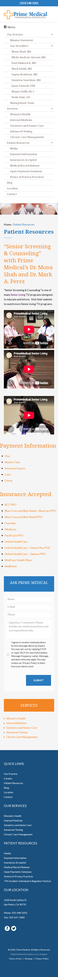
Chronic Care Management (27, 137)
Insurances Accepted (23, 160)
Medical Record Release (24, 165)
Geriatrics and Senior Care (27, 125)
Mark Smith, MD (22, 68)
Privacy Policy (42, 958)
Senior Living (18, 294)
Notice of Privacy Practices (27, 177)
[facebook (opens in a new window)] (7, 928)
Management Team (22, 103)
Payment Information (23, 154)
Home (7, 224)
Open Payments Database (26, 171)
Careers (8, 778)
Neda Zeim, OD (21, 97)
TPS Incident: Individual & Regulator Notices (27, 881)
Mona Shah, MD (21, 51)
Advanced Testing (21, 131)
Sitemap (28, 958)
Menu (11, 27)
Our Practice (10, 773)
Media (14, 148)
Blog (10, 182)
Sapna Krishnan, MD (25, 74)
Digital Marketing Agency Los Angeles (29, 954)
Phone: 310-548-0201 (15, 912)
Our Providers (19, 46)
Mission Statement (21, 40)
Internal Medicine (21, 120)
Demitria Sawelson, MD (26, 80)
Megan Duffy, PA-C (23, 91)
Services (12, 108)
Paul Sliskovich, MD (24, 63)
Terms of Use (15, 958)
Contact (12, 194)
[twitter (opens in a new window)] (13, 928)
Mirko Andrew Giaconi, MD (29, 57)
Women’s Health (20, 114)
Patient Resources (18, 142)
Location (12, 188)
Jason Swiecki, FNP (23, 85)
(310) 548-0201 (29, 3)
